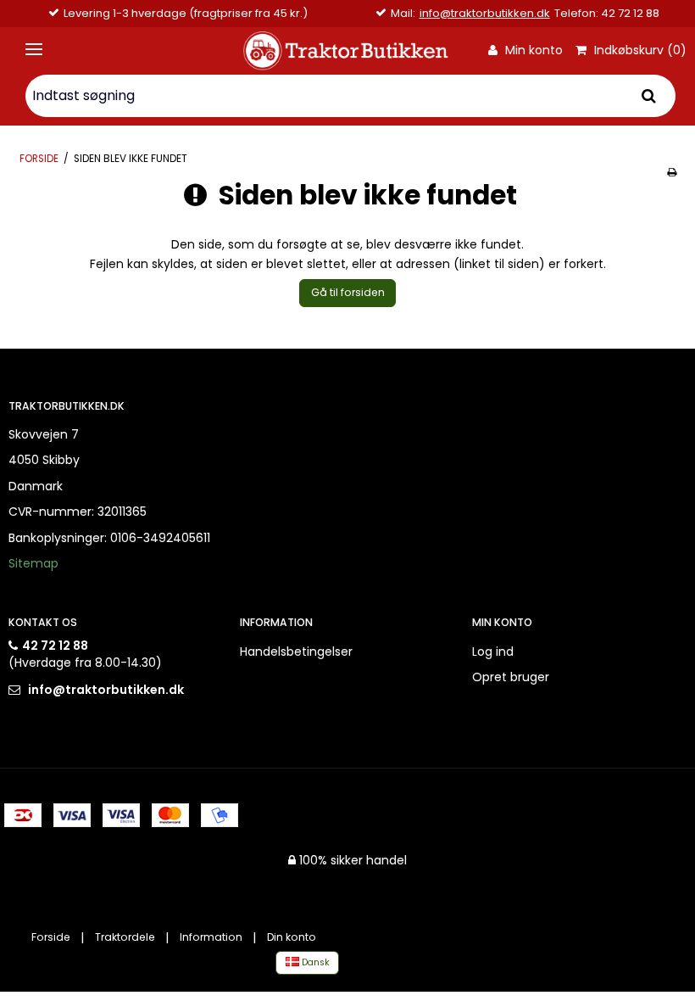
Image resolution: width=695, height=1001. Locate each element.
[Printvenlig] (671, 172)
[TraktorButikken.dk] (347, 50)
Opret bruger (510, 676)
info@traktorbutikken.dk (485, 13)
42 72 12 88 (55, 645)
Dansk (314, 962)
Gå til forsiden (348, 292)
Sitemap (33, 563)
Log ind (493, 651)
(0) (639, 51)
